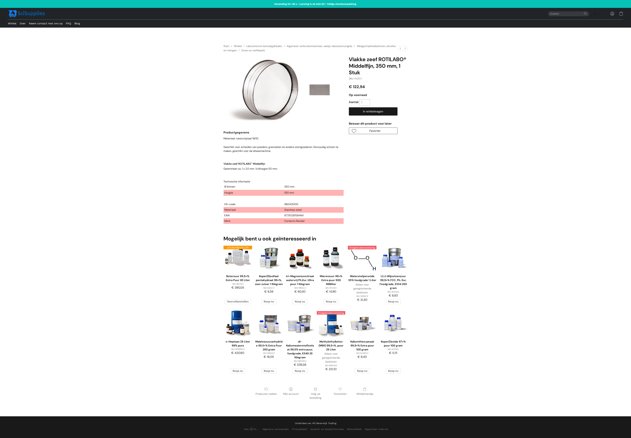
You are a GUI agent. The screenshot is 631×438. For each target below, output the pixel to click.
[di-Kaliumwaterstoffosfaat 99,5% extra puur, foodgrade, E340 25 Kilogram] (300, 323)
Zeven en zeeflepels (253, 50)
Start (226, 46)
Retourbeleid (354, 429)
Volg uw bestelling (315, 396)
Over (23, 23)
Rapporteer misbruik (376, 429)
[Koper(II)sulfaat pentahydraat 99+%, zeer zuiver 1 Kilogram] (269, 258)
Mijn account (291, 394)
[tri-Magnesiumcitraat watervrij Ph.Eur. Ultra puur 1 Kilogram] (300, 258)
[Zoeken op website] (585, 13)
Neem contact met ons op (46, 23)
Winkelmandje (364, 394)
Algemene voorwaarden (275, 429)
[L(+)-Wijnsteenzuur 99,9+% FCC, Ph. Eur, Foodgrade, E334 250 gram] (393, 258)
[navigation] (599, 13)
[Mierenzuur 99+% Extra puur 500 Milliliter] (331, 258)
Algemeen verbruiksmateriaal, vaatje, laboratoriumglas (319, 46)
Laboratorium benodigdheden (264, 46)
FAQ (68, 23)
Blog (77, 23)
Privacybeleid (299, 429)
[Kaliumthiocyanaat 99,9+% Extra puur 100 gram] (362, 323)
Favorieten (340, 394)
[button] (27, 14)
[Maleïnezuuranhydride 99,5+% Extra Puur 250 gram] (269, 323)
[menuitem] (400, 48)
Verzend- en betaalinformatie (327, 429)
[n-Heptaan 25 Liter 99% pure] (237, 323)
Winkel (12, 23)
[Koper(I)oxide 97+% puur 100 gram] (393, 323)
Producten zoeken (266, 394)
